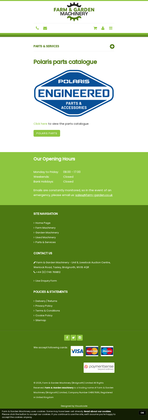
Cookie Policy (43, 315)
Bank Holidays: (44, 181)
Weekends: (41, 177)
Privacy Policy (43, 306)
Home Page (42, 223)
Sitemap (40, 320)
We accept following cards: (51, 347)
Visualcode (81, 405)
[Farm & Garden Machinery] (74, 11)
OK (142, 412)
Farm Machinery (45, 228)
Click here (40, 124)
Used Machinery (45, 237)
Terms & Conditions (47, 310)
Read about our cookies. (97, 411)
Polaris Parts (46, 133)
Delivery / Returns (46, 301)
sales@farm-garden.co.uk (94, 195)
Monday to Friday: (46, 172)
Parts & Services (45, 242)
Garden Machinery (47, 232)
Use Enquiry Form (46, 281)
